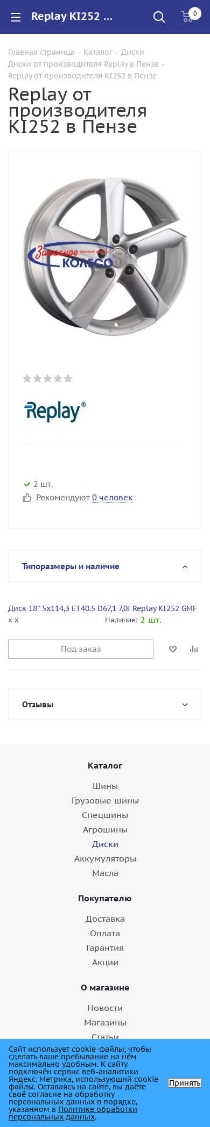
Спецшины (105, 814)
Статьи (105, 1036)
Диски (105, 843)
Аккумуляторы (105, 858)
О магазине (105, 987)
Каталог (105, 765)
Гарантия (105, 947)
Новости (105, 1007)
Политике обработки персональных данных (73, 1113)
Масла (105, 872)
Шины (105, 785)
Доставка (105, 918)
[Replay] (96, 410)
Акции (105, 962)
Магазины (105, 1022)
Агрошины (105, 829)
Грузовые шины (105, 800)
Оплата (105, 933)
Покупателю (105, 898)
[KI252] (105, 254)
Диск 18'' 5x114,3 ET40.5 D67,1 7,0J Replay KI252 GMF (102, 608)
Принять (184, 1083)
